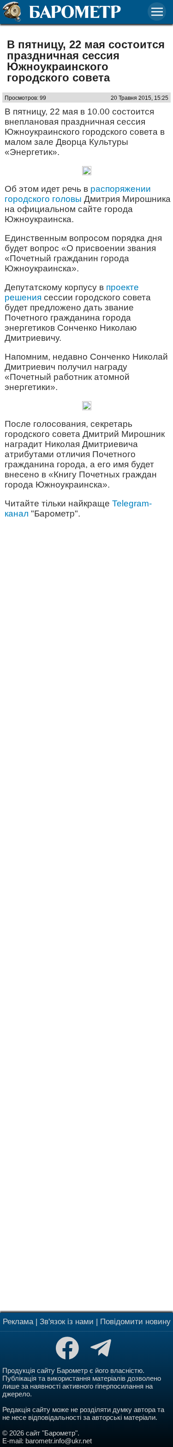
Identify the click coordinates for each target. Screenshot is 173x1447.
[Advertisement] (86, 914)
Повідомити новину (135, 1321)
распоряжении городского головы (78, 194)
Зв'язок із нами (67, 1321)
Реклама (18, 1321)
